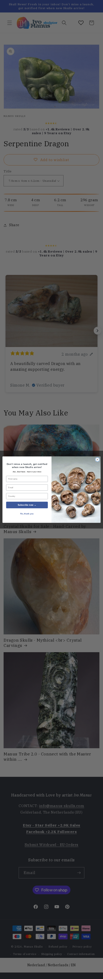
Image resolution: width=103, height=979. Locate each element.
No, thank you (26, 514)
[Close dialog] (97, 459)
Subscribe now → (27, 505)
